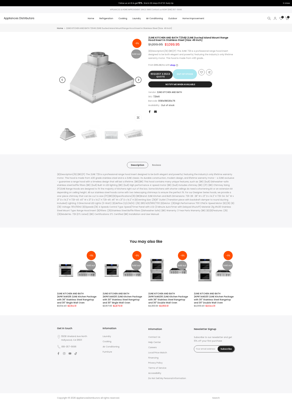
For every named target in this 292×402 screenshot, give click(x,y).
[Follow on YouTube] (70, 353)
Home (91, 18)
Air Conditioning (154, 18)
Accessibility (154, 373)
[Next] (138, 80)
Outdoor (172, 18)
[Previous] (62, 80)
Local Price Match (157, 352)
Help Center (154, 342)
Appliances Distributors (19, 18)
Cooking (122, 18)
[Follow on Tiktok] (75, 353)
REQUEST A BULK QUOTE (160, 75)
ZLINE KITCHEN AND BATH (169, 92)
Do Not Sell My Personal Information (167, 378)
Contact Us (154, 337)
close (6, 3)
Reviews (156, 165)
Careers (152, 347)
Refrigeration (106, 18)
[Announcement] (146, 3)
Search (216, 397)
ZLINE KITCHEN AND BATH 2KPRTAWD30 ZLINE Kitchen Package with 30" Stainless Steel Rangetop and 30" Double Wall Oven (214, 298)
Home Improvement (193, 18)
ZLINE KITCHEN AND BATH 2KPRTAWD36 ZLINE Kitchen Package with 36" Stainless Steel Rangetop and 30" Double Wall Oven (168, 298)
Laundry (136, 18)
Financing (153, 357)
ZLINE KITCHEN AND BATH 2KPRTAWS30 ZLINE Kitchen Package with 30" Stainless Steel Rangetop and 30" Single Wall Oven (122, 298)
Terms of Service (157, 367)
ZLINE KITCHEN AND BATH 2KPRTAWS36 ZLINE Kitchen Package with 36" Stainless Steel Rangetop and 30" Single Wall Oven (76, 298)
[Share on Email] (155, 111)
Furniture (107, 351)
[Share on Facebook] (149, 111)
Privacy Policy (155, 362)
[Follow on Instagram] (64, 353)
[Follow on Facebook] (58, 353)
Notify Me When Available (180, 84)
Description (137, 165)
